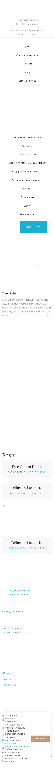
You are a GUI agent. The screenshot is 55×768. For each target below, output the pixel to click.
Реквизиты (27, 197)
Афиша (27, 46)
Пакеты (27, 63)
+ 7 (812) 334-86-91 (19, 594)
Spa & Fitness (37, 493)
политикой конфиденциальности (16, 745)
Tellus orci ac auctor (27, 487)
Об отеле (7, 673)
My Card (40, 30)
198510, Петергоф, (12, 628)
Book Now (33, 227)
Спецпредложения (27, 55)
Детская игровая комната (27, 180)
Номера (27, 72)
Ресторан (27, 145)
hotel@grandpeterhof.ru (28, 24)
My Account (16, 30)
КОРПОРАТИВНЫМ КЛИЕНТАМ (27, 163)
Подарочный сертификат (27, 171)
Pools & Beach (37, 472)
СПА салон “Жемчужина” (27, 137)
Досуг (27, 205)
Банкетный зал (27, 154)
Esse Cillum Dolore (27, 466)
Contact (32, 34)
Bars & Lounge (17, 472)
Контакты (27, 188)
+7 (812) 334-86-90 (29, 20)
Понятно (40, 738)
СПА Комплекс (27, 80)
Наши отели (27, 214)
